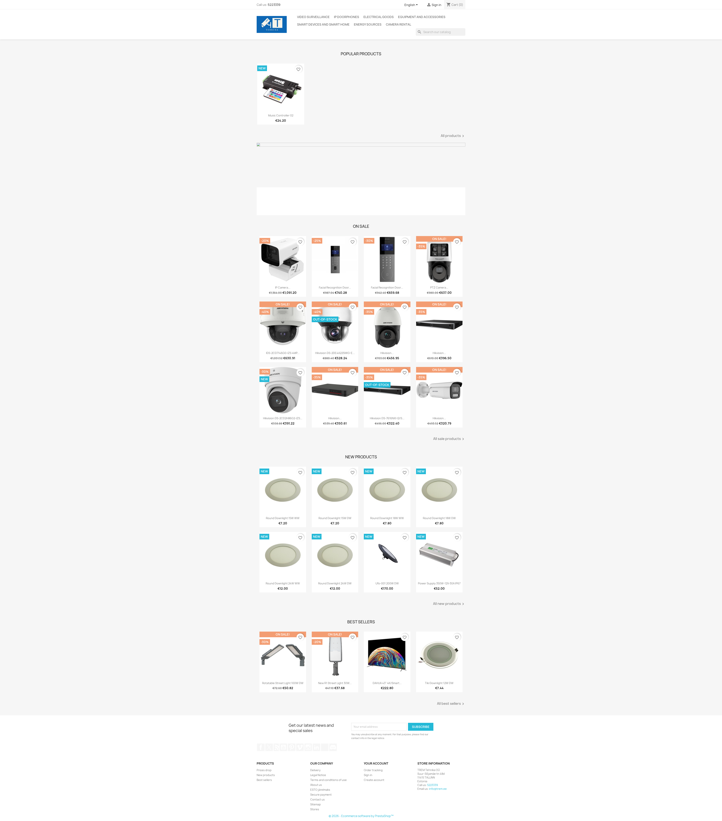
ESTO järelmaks (320, 789)
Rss (276, 747)
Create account (374, 780)
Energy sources (367, 24)
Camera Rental (398, 24)
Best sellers (264, 780)
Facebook (261, 747)
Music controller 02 (280, 115)
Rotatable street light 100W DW (282, 683)
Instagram (308, 747)
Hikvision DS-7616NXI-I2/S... (387, 418)
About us (316, 785)
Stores (314, 809)
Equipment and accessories (421, 17)
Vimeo (300, 747)
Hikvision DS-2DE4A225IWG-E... (335, 353)
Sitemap (315, 804)
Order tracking (373, 770)
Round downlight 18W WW (387, 518)
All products (453, 136)
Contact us (317, 799)
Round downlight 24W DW (335, 583)
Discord (333, 747)
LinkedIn (316, 747)
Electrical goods (378, 17)
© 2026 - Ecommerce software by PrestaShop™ (361, 816)
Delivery (315, 770)
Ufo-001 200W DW (387, 583)
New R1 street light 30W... (335, 683)
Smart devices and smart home (323, 24)
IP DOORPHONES (346, 17)
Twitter (269, 747)
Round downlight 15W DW (335, 518)
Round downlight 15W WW (283, 518)
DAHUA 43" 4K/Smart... (387, 683)
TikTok (324, 747)
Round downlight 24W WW (283, 583)
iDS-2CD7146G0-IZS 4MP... (283, 353)
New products (266, 775)
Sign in (368, 775)
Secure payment (321, 794)
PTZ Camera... (439, 287)
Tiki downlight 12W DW (439, 683)
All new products (449, 604)
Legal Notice (318, 775)
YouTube (283, 747)
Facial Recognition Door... (335, 287)
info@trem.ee (438, 789)
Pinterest (291, 747)
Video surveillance (313, 17)
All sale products (449, 439)
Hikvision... (387, 353)
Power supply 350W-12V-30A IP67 (439, 583)
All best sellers (451, 704)
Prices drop (264, 770)
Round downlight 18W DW (439, 518)
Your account (376, 763)
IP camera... (282, 287)
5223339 (274, 5)
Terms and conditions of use (328, 780)
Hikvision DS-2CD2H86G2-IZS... (282, 418)
